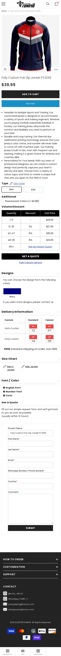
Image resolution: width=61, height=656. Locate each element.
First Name (14, 439)
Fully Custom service (30, 262)
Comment (13, 492)
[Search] (48, 4)
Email (11, 460)
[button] (30, 528)
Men (11, 189)
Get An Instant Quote (40, 246)
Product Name (15, 428)
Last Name (14, 449)
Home (4, 11)
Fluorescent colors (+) (22, 201)
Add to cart (30, 94)
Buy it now (30, 104)
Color (9, 395)
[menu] (3, 4)
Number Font (14, 391)
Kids (33, 189)
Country (12, 481)
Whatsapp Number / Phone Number (26, 470)
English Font (13, 387)
